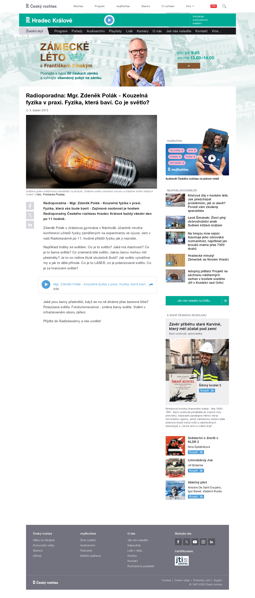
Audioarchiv (200, 20)
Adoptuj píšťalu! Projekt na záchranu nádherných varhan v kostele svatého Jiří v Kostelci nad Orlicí (208, 276)
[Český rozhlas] (41, 6)
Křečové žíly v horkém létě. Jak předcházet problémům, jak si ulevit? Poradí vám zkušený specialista (208, 203)
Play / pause (46, 284)
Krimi (190, 150)
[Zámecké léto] (127, 60)
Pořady (77, 31)
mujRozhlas (123, 6)
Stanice (145, 6)
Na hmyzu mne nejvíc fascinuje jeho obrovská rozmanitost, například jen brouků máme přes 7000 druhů (207, 241)
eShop (37, 555)
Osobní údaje (182, 580)
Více (217, 31)
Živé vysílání (175, 163)
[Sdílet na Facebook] (30, 206)
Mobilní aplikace (90, 555)
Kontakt (202, 31)
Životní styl (34, 31)
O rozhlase (168, 6)
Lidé (129, 31)
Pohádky (174, 156)
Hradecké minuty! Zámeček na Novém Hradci (208, 257)
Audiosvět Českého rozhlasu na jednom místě (192, 178)
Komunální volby (43, 545)
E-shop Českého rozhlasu (187, 315)
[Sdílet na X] (30, 215)
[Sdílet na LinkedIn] (30, 225)
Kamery (197, 23)
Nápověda (134, 545)
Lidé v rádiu (135, 550)
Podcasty (86, 550)
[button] (151, 285)
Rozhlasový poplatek (141, 566)
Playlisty (115, 31)
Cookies (166, 580)
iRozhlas (78, 6)
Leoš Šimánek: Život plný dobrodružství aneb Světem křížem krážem (207, 221)
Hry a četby (175, 150)
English (218, 580)
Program (100, 6)
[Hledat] (224, 6)
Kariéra (132, 555)
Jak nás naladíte (178, 31)
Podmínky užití (201, 580)
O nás (157, 31)
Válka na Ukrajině (44, 540)
